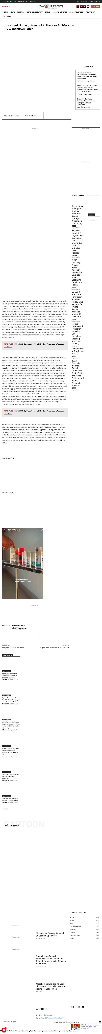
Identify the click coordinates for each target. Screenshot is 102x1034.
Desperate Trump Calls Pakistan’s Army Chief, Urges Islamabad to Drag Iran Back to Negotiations (87, 75)
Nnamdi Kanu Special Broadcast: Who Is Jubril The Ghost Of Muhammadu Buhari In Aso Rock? (51, 960)
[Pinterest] (57, 116)
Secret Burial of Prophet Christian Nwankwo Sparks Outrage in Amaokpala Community (86, 101)
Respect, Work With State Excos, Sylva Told (54, 648)
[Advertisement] (51, 45)
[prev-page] (3, 809)
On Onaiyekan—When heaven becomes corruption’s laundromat (10, 776)
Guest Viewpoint (93, 28)
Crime (78, 107)
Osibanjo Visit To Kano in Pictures (12, 648)
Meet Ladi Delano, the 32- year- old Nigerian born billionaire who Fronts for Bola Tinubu (51, 986)
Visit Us (91, 215)
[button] (7, 6)
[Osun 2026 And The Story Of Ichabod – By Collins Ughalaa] (11, 790)
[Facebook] (77, 6)
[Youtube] (88, 6)
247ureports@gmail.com (54, 1018)
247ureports (5, 679)
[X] (84, 6)
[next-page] (6, 809)
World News (81, 81)
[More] (66, 116)
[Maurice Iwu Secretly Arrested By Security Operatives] (51, 923)
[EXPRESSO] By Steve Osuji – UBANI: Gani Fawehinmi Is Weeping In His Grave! (10, 675)
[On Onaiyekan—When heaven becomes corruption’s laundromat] (11, 766)
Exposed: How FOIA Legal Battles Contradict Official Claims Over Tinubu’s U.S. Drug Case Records (78, 241)
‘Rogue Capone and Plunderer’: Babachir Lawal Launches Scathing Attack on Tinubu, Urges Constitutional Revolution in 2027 (78, 339)
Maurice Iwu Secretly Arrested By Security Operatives (50, 934)
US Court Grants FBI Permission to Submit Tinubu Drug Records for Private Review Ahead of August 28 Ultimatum (77, 304)
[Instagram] (81, 6)
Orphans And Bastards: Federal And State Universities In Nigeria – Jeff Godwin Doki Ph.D (11, 700)
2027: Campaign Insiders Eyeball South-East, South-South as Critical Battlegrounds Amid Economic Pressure (78, 373)
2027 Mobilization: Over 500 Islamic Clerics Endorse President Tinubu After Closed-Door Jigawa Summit (87, 88)
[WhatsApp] (61, 116)
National (74, 255)
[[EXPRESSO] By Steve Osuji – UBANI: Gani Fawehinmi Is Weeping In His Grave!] (11, 665)
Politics (79, 94)
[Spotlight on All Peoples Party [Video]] (51, 870)
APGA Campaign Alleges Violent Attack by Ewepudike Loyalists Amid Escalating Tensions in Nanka (77, 272)
